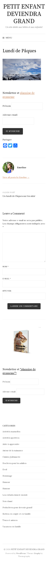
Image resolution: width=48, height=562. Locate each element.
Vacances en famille (12, 526)
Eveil (5, 469)
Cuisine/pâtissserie (11, 457)
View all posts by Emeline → (16, 177)
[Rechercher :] (43, 37)
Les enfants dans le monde (15, 495)
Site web (7, 291)
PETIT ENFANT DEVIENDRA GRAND (24, 14)
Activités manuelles (11, 431)
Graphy (37, 553)
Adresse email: (10, 114)
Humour (6, 488)
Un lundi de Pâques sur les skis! (19, 196)
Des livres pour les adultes (14, 463)
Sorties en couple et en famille (17, 514)
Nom (5, 266)
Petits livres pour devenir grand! (17, 507)
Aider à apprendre (11, 444)
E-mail (7, 279)
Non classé (8, 501)
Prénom (7, 106)
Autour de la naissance (13, 450)
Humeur (6, 482)
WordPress (21, 553)
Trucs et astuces (10, 520)
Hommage (7, 476)
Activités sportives (11, 438)
